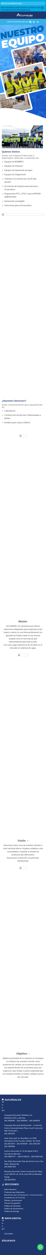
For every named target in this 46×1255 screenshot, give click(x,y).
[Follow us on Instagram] (7, 1248)
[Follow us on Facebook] (3, 1248)
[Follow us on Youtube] (10, 1248)
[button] (1, 15)
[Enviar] (42, 3)
